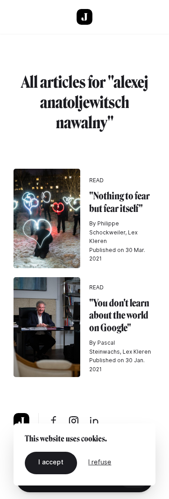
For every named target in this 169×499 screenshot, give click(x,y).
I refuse (99, 462)
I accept (51, 462)
